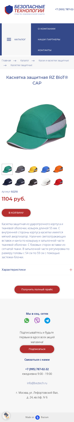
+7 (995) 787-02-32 (37, 369)
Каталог (24, 60)
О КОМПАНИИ (46, 28)
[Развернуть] (6, 415)
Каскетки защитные (21, 65)
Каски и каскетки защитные (54, 60)
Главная (6, 60)
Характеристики (14, 269)
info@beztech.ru (37, 383)
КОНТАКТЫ (44, 50)
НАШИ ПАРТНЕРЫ (49, 39)
